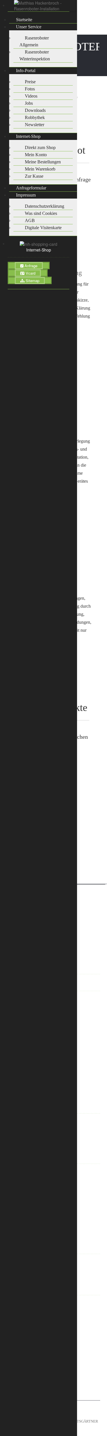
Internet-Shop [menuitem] (28, 136)
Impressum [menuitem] (26, 195)
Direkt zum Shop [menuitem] (40, 147)
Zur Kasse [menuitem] (34, 176)
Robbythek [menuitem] (35, 117)
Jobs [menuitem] (29, 103)
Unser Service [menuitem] (28, 26)
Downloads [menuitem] (35, 110)
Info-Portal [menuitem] (25, 70)
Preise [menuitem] (30, 81)
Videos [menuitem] (31, 96)
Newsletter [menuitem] (34, 124)
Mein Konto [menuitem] (36, 154)
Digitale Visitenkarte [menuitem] (43, 227)
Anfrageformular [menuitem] (31, 187)
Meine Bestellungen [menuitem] (43, 161)
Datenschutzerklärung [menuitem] (44, 206)
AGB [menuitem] (30, 220)
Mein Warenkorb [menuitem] (40, 169)
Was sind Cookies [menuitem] (41, 213)
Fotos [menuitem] (30, 88)
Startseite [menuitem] (24, 19)
